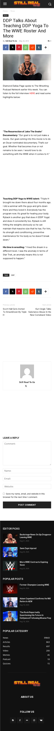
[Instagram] (34, 720)
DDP (13, 275)
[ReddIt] (32, 47)
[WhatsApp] (26, 47)
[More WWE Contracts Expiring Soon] (10, 566)
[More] (46, 47)
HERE (32, 93)
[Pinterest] (19, 47)
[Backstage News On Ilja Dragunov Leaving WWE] (10, 538)
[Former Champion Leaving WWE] (10, 589)
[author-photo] (27, 378)
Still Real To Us (11, 41)
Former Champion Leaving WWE (34, 585)
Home (5, 11)
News (13, 11)
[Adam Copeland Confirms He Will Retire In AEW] (10, 602)
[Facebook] (6, 47)
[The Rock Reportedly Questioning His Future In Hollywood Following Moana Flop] (10, 616)
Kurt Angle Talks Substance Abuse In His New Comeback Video (39, 312)
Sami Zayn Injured (28, 548)
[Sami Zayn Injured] (10, 552)
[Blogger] (13, 720)
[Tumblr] (39, 47)
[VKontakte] (41, 720)
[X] (12, 47)
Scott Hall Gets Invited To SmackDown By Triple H (14, 312)
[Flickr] (27, 720)
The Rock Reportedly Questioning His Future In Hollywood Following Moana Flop (35, 615)
